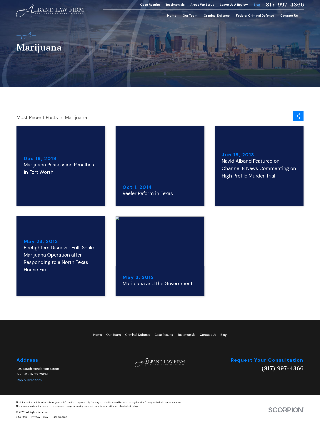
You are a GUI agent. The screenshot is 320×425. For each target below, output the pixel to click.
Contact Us (208, 335)
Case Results (150, 5)
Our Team (113, 335)
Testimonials (175, 5)
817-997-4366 (285, 4)
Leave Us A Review (234, 5)
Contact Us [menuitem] (289, 16)
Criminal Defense (137, 335)
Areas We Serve (202, 5)
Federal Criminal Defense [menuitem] (255, 16)
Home (97, 335)
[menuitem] (21, 417)
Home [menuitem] (171, 16)
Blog (257, 5)
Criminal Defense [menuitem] (217, 16)
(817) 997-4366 (282, 368)
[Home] (50, 10)
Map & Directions (29, 380)
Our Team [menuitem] (190, 16)
